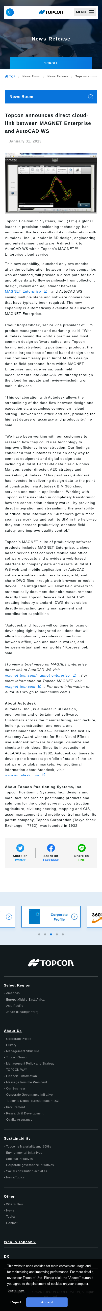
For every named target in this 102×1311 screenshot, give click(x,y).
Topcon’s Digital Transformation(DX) (32, 1101)
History (11, 1045)
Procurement (15, 1107)
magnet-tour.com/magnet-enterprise (37, 675)
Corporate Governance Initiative (29, 1094)
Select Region (17, 985)
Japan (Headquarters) (22, 1012)
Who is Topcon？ (20, 1242)
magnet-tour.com (20, 686)
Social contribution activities (26, 1171)
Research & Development (25, 1113)
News (10, 1210)
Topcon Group (16, 1057)
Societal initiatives (19, 1159)
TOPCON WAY (16, 1069)
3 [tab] (51, 933)
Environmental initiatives (24, 1152)
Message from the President (26, 1082)
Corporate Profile (18, 1039)
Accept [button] (47, 1302)
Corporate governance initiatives (30, 1165)
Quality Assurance (19, 1119)
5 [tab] (63, 933)
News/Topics (15, 1177)
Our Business (16, 1088)
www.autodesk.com (22, 775)
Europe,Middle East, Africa (25, 999)
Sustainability (17, 1138)
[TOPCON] (51, 12)
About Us (13, 1031)
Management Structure (22, 1051)
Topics (11, 1216)
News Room (32, 76)
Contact (12, 1223)
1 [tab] (39, 933)
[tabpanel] (51, 917)
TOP (12, 76)
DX (6, 1256)
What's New (14, 1204)
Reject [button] (15, 1302)
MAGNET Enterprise (23, 291)
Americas (13, 993)
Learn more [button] (16, 1290)
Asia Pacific (14, 1006)
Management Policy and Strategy (30, 1063)
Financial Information (21, 1076)
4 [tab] (57, 933)
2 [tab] (45, 933)
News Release (58, 76)
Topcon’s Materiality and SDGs (28, 1146)
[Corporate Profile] (51, 917)
